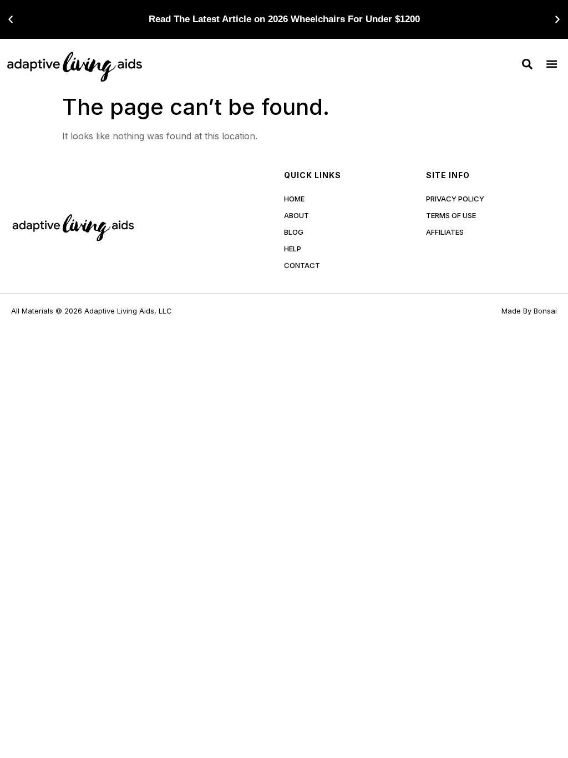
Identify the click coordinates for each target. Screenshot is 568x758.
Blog (293, 232)
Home (294, 198)
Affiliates (445, 232)
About (296, 215)
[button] (11, 19)
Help (292, 248)
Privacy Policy (455, 198)
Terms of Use (451, 215)
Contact (302, 265)
